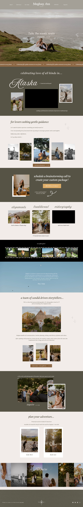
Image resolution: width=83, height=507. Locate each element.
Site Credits (22, 502)
